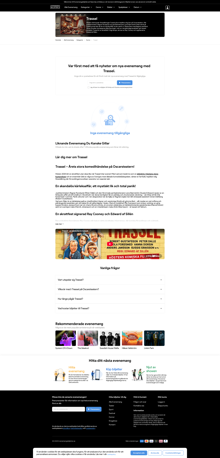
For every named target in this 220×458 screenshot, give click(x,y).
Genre (98, 7)
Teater (111, 405)
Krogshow (113, 421)
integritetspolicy (77, 428)
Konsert (112, 424)
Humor (112, 417)
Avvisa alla (155, 453)
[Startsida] (56, 7)
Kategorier (85, 7)
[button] (86, 7)
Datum (136, 7)
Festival (112, 413)
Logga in (161, 402)
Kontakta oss (139, 405)
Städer (109, 7)
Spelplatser (123, 7)
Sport (111, 409)
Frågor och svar (140, 402)
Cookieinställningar (139, 428)
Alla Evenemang (71, 7)
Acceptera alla (139, 453)
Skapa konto (163, 405)
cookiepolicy (90, 428)
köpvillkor (66, 428)
